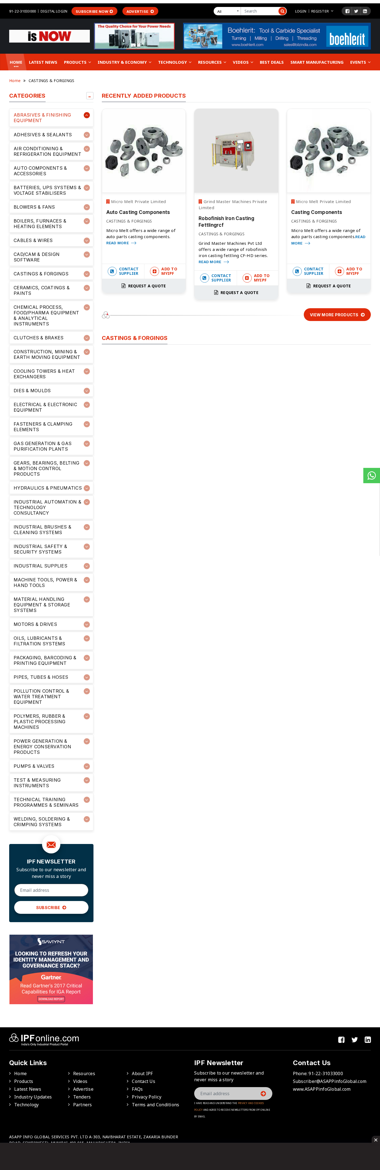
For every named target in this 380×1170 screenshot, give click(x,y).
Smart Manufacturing (317, 62)
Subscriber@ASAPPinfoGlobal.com (330, 1081)
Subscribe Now (92, 11)
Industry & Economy (123, 62)
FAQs (137, 1089)
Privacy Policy (146, 1097)
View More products (334, 314)
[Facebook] (347, 11)
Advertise (138, 11)
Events (358, 62)
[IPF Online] (49, 36)
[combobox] (228, 11)
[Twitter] (356, 11)
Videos (241, 62)
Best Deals (272, 62)
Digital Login (54, 11)
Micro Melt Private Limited (138, 201)
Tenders (82, 1097)
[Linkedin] (365, 11)
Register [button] (320, 11)
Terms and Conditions (155, 1105)
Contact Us (143, 1081)
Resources (210, 62)
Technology (173, 62)
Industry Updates (33, 1097)
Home (16, 62)
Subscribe (48, 907)
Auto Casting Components (138, 212)
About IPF (142, 1073)
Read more (118, 243)
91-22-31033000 (22, 11)
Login (301, 11)
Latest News (43, 62)
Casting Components (316, 212)
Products (76, 62)
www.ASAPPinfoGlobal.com (322, 1089)
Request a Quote (146, 285)
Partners (82, 1105)
